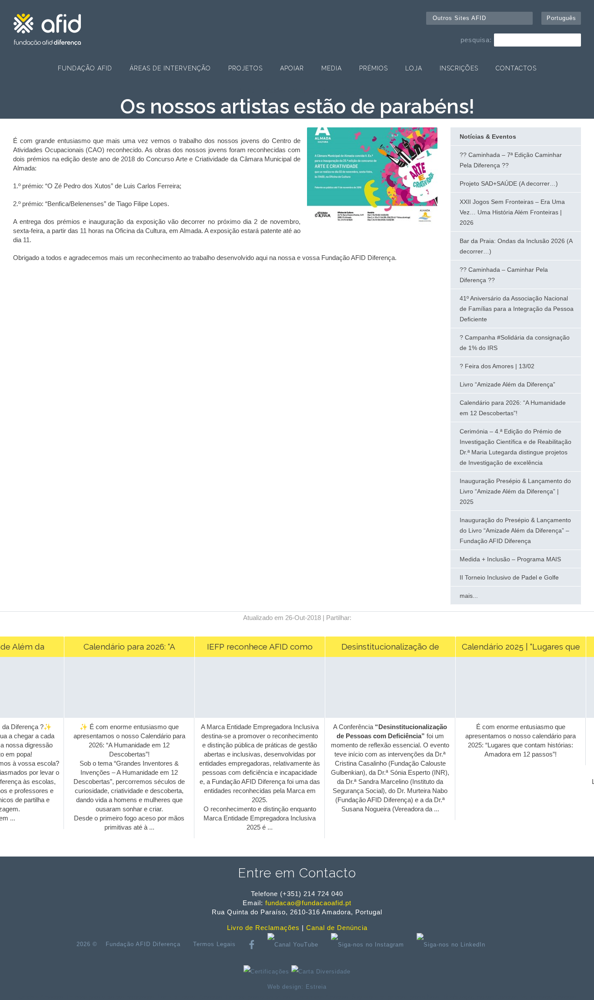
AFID (246, 90)
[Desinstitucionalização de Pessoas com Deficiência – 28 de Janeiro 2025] (385, 715)
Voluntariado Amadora (548, 996)
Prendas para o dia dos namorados (110, 996)
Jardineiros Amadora (322, 996)
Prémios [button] (373, 68)
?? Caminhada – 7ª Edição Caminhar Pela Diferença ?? (511, 160)
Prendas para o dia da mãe (259, 996)
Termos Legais (214, 944)
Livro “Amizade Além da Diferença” (507, 384)
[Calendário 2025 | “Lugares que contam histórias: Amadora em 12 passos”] (516, 715)
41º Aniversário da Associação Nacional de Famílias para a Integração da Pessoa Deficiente (517, 309)
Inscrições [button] (459, 68)
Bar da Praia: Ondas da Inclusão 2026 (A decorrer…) (516, 246)
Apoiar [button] (292, 68)
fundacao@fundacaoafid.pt (308, 903)
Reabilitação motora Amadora (480, 996)
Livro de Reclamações (263, 927)
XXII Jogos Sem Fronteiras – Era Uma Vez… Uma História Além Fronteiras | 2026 (512, 212)
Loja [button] (413, 68)
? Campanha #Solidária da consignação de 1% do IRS (515, 342)
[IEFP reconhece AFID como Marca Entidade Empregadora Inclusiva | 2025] (255, 715)
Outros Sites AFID (459, 18)
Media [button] (331, 68)
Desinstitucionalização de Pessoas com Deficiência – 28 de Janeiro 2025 (386, 649)
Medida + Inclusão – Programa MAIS (510, 559)
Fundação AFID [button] (85, 68)
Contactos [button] (516, 68)
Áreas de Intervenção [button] (170, 68)
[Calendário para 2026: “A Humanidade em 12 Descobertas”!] (125, 715)
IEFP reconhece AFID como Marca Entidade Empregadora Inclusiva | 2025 (255, 649)
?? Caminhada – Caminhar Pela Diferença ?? (504, 274)
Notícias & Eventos (324, 90)
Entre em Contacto (297, 872)
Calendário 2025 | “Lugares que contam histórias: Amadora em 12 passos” (516, 649)
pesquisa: (476, 39)
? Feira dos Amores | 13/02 (497, 366)
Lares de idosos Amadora (190, 996)
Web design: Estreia (297, 986)
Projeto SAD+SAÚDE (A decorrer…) (509, 183)
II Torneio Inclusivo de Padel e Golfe (509, 577)
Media (274, 90)
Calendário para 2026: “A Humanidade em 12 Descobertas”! (513, 408)
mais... (469, 595)
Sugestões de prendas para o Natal (395, 996)
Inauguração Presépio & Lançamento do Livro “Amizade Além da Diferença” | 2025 (515, 491)
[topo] (505, 944)
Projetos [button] (245, 68)
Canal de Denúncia (336, 927)
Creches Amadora (40, 996)
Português (561, 18)
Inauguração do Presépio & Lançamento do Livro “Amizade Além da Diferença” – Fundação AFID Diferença (515, 530)
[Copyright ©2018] (372, 223)
